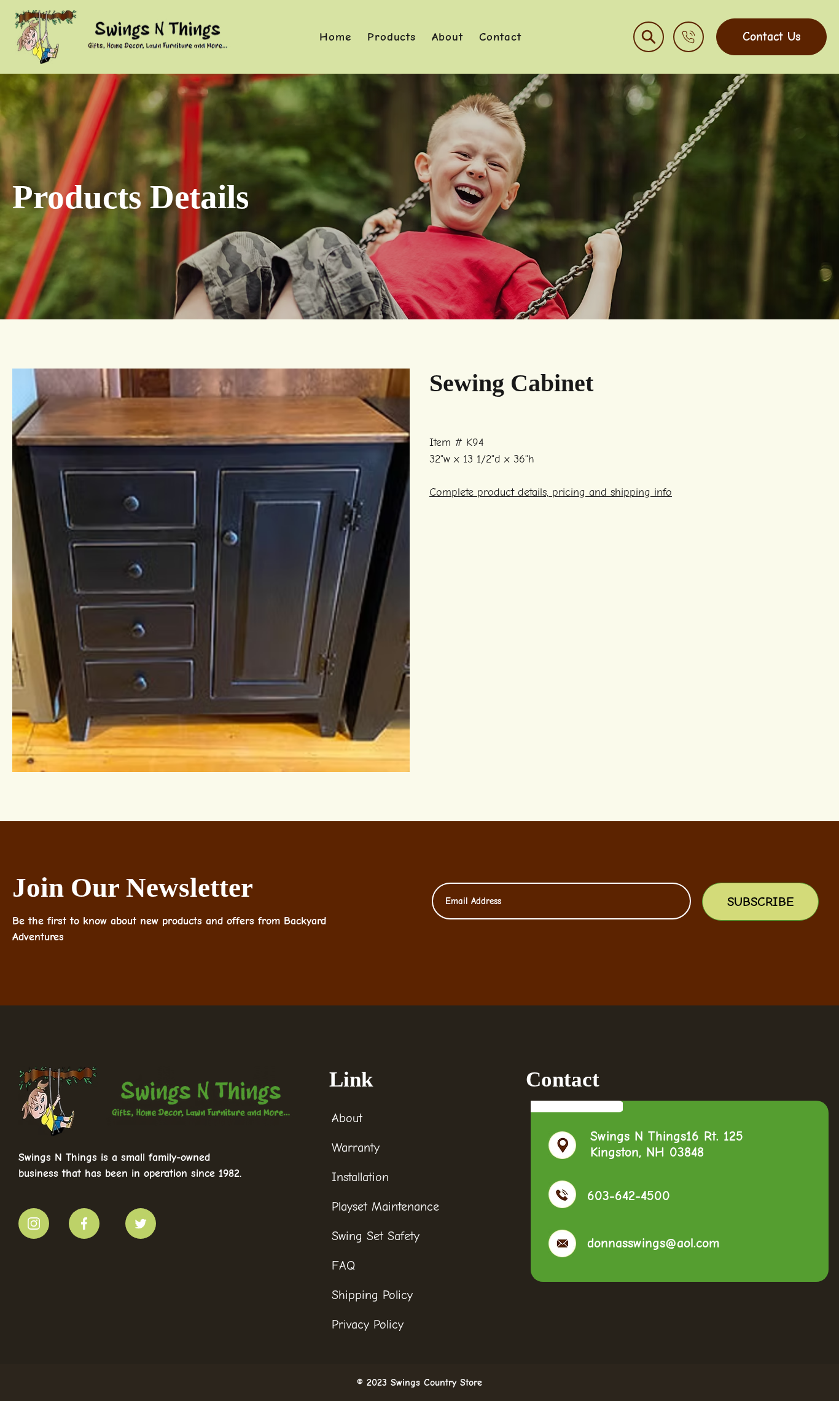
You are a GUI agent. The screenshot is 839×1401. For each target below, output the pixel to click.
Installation (360, 1177)
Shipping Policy (372, 1295)
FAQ (343, 1266)
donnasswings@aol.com (653, 1243)
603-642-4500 (628, 1196)
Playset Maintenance (385, 1207)
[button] (648, 36)
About (347, 1118)
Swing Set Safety (375, 1236)
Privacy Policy (368, 1324)
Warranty (356, 1148)
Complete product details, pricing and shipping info (550, 492)
